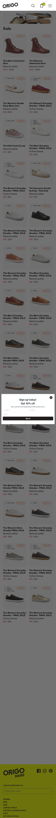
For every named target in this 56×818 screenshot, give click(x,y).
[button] (33, 6)
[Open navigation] (50, 5)
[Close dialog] (51, 397)
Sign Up (28, 418)
